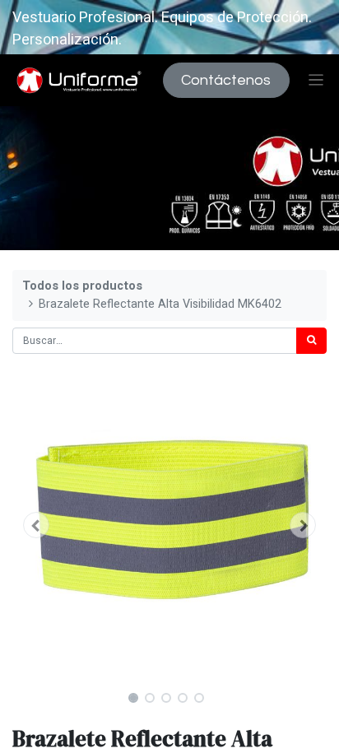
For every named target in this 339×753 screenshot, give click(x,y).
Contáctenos (226, 80)
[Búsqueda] (311, 341)
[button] (35, 525)
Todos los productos (82, 286)
